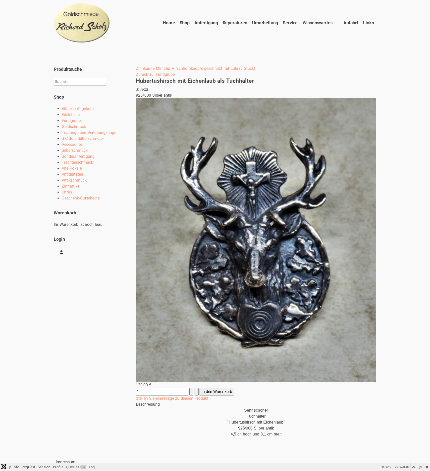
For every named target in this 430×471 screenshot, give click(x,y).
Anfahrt (350, 22)
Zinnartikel (71, 186)
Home (169, 22)
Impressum (65, 462)
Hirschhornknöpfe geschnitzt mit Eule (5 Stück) (212, 68)
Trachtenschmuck (77, 162)
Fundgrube (71, 120)
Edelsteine (71, 114)
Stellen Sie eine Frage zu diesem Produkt (172, 398)
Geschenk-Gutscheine (81, 198)
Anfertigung (206, 22)
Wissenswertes (318, 22)
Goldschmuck (74, 126)
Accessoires (72, 144)
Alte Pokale (72, 168)
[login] (61, 252)
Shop (185, 22)
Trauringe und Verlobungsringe (89, 132)
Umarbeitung (265, 22)
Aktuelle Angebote (78, 108)
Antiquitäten (72, 174)
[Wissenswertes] (335, 23)
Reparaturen (235, 22)
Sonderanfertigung (78, 156)
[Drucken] (142, 89)
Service (290, 22)
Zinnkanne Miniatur (153, 68)
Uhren (67, 192)
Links (368, 22)
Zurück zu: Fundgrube (155, 74)
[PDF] (138, 89)
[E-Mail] (146, 89)
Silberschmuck (75, 150)
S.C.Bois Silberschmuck (83, 138)
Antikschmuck (74, 180)
